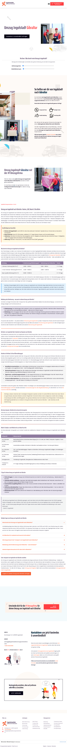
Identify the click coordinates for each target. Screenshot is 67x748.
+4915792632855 (8, 645)
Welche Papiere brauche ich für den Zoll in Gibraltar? (16, 549)
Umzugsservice (47, 718)
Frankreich (15, 338)
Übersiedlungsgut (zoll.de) (8, 387)
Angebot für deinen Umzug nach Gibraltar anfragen (16, 573)
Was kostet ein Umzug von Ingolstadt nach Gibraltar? (17, 522)
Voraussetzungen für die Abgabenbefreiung (37, 387)
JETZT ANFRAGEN (16, 693)
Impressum (49, 746)
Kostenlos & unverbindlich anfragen (16, 36)
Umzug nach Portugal (12, 346)
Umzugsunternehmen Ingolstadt (6, 746)
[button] (48, 3)
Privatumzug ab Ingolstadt (46, 323)
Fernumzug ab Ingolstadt (30, 321)
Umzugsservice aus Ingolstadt (46, 651)
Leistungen (36, 655)
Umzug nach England (30, 568)
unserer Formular (50, 134)
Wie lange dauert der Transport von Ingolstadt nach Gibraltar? (20, 540)
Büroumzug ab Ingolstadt (35, 325)
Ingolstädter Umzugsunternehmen (7, 204)
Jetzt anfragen (53, 606)
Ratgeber (44, 746)
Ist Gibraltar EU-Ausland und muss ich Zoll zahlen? (16, 535)
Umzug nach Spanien (54, 255)
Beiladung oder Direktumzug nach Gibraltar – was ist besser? (19, 544)
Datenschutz (54, 746)
